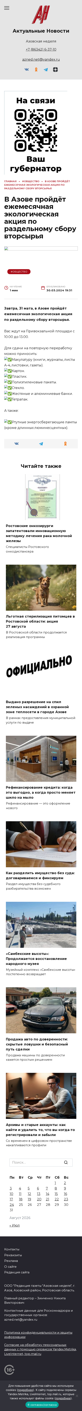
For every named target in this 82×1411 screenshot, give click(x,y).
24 (12, 1205)
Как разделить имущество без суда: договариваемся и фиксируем (40, 875)
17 (11, 1199)
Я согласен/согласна (42, 1404)
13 (38, 1194)
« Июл (14, 1225)
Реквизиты (13, 1255)
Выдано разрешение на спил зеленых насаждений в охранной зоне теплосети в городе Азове (37, 707)
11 (20, 1194)
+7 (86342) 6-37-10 (41, 49)
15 (56, 1194)
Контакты (11, 1249)
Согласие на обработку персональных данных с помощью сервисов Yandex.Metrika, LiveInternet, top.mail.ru (40, 1349)
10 (11, 1194)
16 (65, 1194)
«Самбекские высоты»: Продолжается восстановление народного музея (36, 959)
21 (47, 1199)
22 (57, 1199)
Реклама (11, 1261)
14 (47, 1194)
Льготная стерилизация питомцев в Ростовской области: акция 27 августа (40, 621)
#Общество (19, 271)
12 (29, 1194)
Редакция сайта (16, 1272)
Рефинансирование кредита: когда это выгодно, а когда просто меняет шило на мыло (40, 792)
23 (66, 1199)
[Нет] (77, 1396)
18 (20, 1199)
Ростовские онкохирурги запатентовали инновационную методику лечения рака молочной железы (39, 533)
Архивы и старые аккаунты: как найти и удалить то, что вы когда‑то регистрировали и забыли (40, 1130)
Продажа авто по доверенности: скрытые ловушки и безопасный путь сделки (37, 1044)
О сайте (10, 1267)
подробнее (25, 1390)
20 (39, 1199)
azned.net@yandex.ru (41, 59)
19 (29, 1199)
